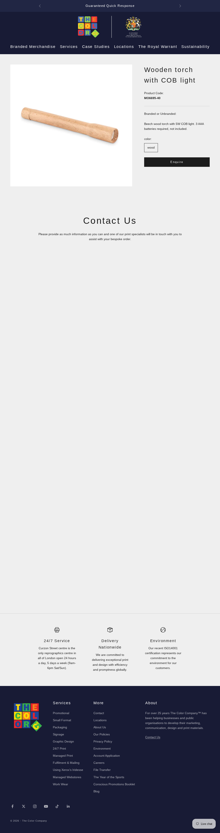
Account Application (106, 755)
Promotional (61, 713)
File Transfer (102, 770)
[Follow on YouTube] (46, 806)
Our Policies (101, 734)
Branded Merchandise (32, 46)
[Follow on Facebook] (12, 806)
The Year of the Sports (108, 777)
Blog (96, 791)
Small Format (62, 720)
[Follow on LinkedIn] (68, 806)
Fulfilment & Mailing (66, 762)
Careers (98, 762)
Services (69, 46)
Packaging (60, 727)
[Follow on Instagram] (35, 806)
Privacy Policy (102, 741)
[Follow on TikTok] (57, 806)
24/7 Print (59, 748)
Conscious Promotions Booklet (114, 784)
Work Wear (60, 784)
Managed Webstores (67, 777)
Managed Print (63, 755)
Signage (58, 734)
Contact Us (152, 737)
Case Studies (96, 46)
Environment (102, 748)
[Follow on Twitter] (23, 806)
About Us (99, 727)
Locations (124, 46)
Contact (98, 713)
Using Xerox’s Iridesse (68, 770)
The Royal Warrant (157, 46)
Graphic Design (63, 741)
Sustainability (195, 46)
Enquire (176, 162)
